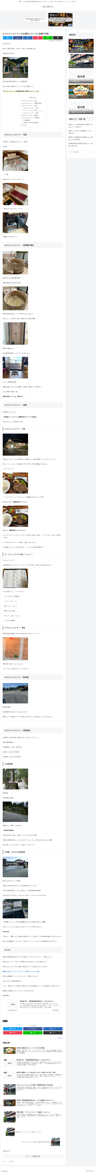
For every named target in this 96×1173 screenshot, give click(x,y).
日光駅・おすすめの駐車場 (31, 122)
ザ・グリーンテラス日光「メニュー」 (34, 110)
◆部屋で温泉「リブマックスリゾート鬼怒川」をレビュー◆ (21, 971)
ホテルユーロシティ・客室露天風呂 (32, 103)
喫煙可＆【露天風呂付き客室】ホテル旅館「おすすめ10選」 (81, 138)
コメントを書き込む (32, 1156)
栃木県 (5, 1020)
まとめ (24, 125)
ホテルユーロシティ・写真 (29, 101)
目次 (30, 97)
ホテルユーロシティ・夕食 (31, 108)
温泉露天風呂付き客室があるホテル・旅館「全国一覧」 (81, 145)
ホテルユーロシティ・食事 (29, 105)
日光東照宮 (27, 120)
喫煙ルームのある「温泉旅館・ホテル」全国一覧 (81, 132)
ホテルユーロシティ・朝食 (31, 113)
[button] (92, 152)
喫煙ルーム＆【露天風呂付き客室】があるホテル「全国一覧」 (81, 126)
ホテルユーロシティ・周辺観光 (30, 117)
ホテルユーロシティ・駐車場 (30, 115)
